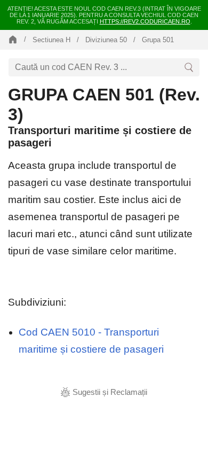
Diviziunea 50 (106, 40)
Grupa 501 (158, 40)
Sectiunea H (51, 40)
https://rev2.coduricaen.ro (145, 21)
